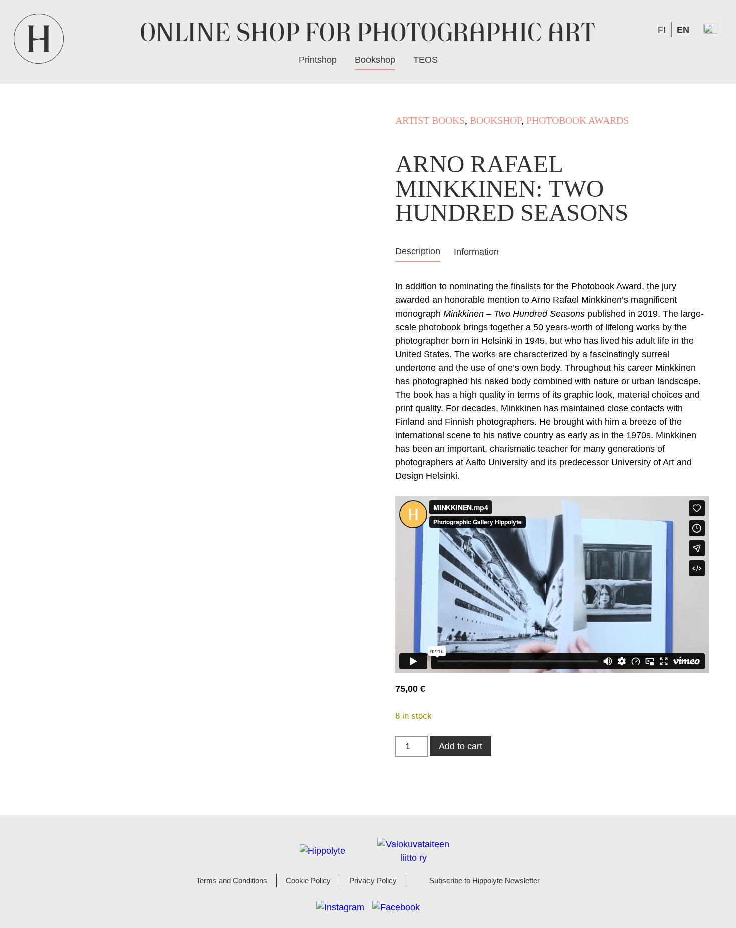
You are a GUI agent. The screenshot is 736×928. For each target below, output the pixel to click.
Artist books (430, 120)
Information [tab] (476, 252)
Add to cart (460, 746)
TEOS (425, 60)
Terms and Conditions (231, 881)
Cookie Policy (308, 881)
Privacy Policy (373, 881)
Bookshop (375, 60)
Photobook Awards (577, 120)
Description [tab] (417, 251)
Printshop (318, 60)
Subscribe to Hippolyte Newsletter (484, 881)
